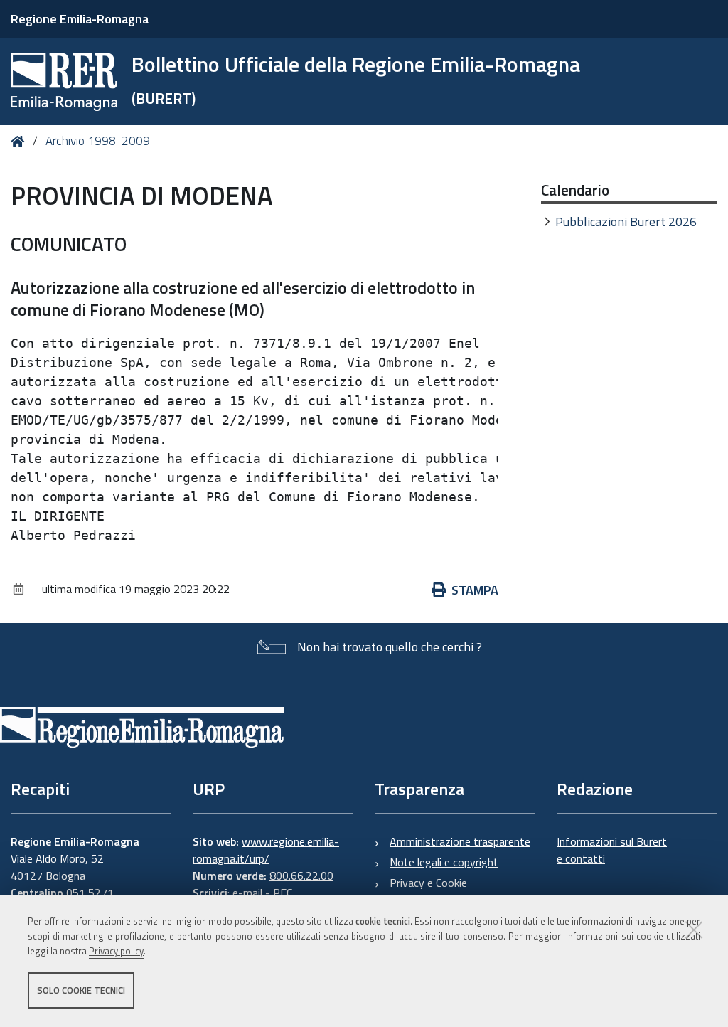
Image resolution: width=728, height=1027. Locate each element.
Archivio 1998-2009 (98, 141)
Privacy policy (116, 951)
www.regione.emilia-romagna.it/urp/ (266, 850)
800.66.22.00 (301, 875)
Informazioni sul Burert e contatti (612, 850)
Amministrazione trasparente (460, 841)
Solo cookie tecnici (81, 990)
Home (20, 141)
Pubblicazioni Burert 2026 (626, 221)
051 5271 (90, 892)
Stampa (474, 590)
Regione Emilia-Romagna (80, 18)
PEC (282, 892)
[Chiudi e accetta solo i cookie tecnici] (693, 929)
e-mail (247, 892)
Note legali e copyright (444, 862)
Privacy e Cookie (428, 882)
